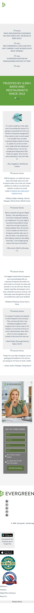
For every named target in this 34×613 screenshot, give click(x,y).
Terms (19, 602)
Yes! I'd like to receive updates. (13, 456)
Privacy (14, 602)
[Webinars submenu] (7, 586)
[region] (17, 12)
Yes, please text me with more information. (14, 462)
